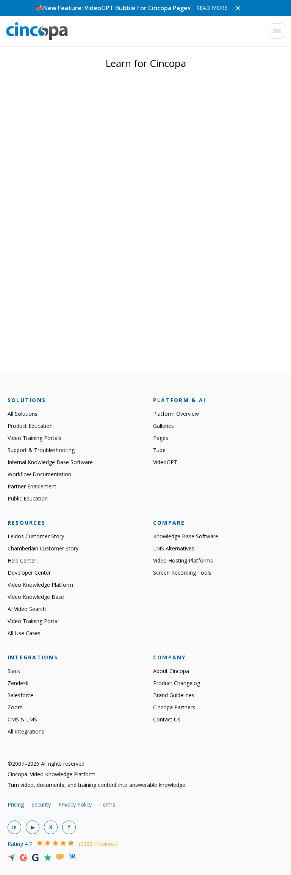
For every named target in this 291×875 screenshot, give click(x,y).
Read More (211, 7)
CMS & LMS (22, 719)
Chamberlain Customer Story (43, 548)
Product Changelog (176, 683)
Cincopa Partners (174, 707)
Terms (107, 804)
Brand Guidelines (173, 695)
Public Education (28, 498)
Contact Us (166, 719)
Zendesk (18, 683)
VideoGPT (165, 462)
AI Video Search (27, 608)
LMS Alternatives (173, 548)
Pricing (16, 804)
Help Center (22, 560)
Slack (14, 671)
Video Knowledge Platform (40, 584)
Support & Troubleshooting (41, 450)
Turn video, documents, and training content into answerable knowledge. (97, 784)
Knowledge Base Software (185, 536)
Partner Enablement (32, 486)
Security (41, 804)
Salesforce (20, 695)
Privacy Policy (75, 804)
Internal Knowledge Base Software (50, 462)
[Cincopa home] (37, 31)
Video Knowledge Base (36, 596)
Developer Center (29, 572)
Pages (160, 437)
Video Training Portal (33, 621)
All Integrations (26, 731)
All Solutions (23, 413)
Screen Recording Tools (182, 572)
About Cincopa (171, 671)
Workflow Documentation (39, 474)
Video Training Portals (34, 437)
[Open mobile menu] (277, 31)
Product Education (30, 425)
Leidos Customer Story (36, 536)
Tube (159, 450)
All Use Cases (24, 633)
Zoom (15, 707)
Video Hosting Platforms (183, 560)
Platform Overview (176, 413)
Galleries (163, 425)
